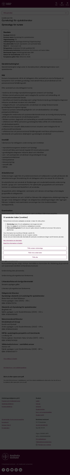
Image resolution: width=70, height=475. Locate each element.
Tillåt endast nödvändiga (35, 248)
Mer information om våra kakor (12, 240)
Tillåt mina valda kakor (35, 253)
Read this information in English (12, 243)
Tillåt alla (35, 257)
